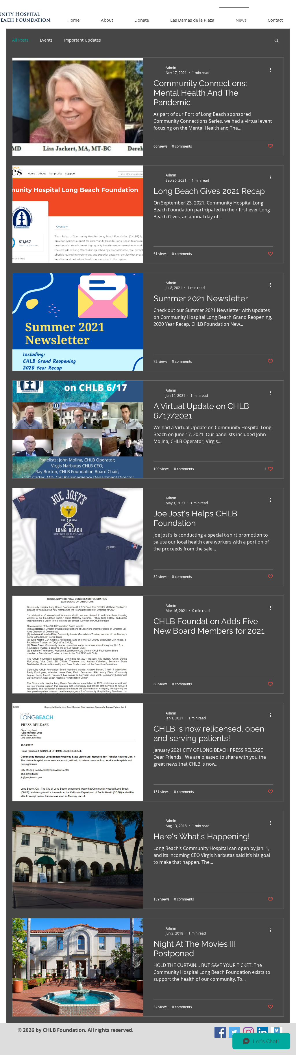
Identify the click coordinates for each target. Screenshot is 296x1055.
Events (46, 40)
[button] (276, 41)
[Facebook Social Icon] (220, 1032)
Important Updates (82, 40)
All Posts (20, 40)
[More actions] (272, 69)
